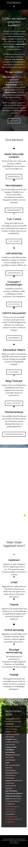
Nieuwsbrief (14, 338)
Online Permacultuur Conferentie (11, 775)
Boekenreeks (14, 176)
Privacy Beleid (14, 843)
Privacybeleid (14, 841)
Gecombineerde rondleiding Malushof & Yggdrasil (13, 819)
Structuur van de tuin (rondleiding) (12, 757)
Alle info (14, 121)
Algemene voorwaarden (9, 840)
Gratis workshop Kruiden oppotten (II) (12, 742)
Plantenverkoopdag (14, 434)
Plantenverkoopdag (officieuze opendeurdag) (12, 768)
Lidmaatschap (14, 273)
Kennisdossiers (14, 210)
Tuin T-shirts (14, 241)
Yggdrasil (14, 2)
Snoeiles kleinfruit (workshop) (13, 720)
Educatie (14, 523)
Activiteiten (14, 304)
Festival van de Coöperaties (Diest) (13, 800)
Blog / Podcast (14, 403)
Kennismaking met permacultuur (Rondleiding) (12, 809)
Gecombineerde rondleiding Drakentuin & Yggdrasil (13, 785)
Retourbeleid (22, 840)
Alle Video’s (14, 372)
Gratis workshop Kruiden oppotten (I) (12, 734)
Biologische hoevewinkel (14, 488)
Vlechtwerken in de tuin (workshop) (12, 727)
